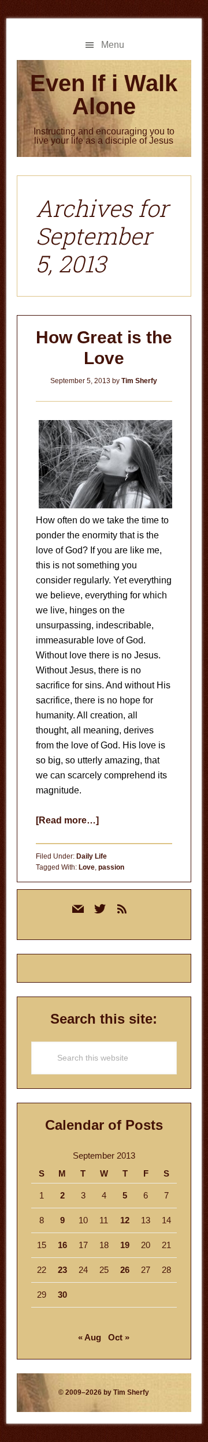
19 (124, 1245)
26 (124, 1270)
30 (62, 1294)
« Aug (89, 1337)
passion (111, 867)
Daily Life (91, 856)
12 (124, 1220)
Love (87, 867)
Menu (112, 45)
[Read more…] (67, 820)
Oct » (118, 1337)
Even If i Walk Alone (103, 94)
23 (62, 1270)
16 (62, 1245)
